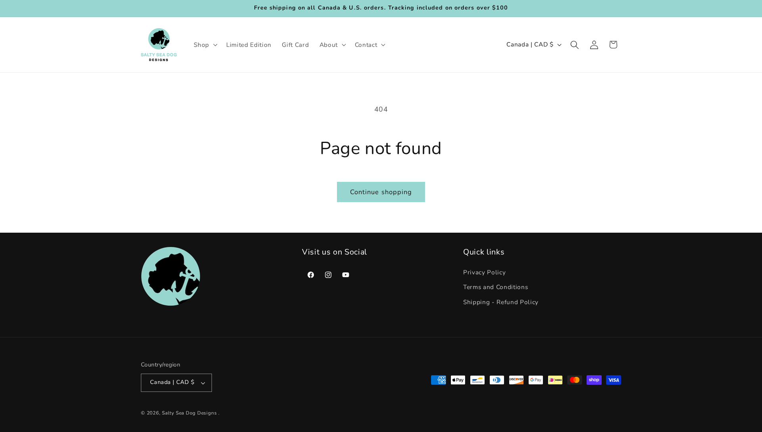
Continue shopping (381, 192)
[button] (205, 45)
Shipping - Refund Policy (501, 302)
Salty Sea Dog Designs (189, 413)
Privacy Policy (484, 272)
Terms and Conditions (495, 287)
